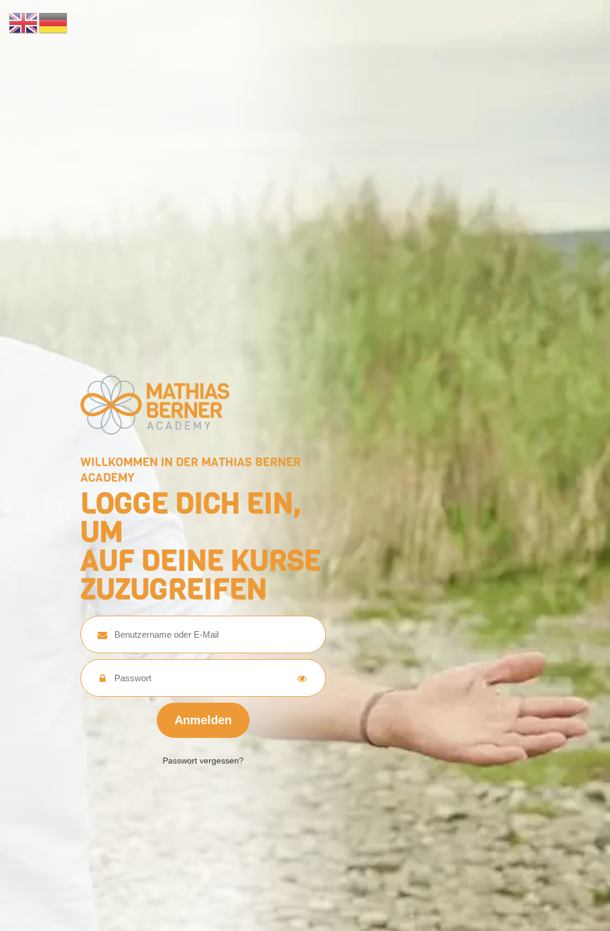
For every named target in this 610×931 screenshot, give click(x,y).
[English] (24, 22)
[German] (54, 22)
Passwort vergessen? (203, 760)
